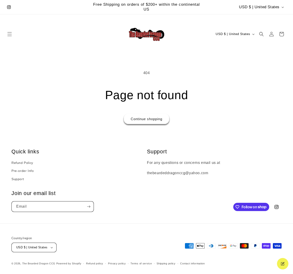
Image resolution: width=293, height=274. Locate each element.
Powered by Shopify (68, 263)
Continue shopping (146, 119)
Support (17, 179)
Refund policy (94, 263)
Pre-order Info (22, 171)
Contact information (192, 263)
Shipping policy (166, 263)
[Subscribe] (89, 206)
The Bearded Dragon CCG (38, 263)
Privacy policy (117, 263)
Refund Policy (22, 163)
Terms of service (141, 263)
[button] (10, 34)
